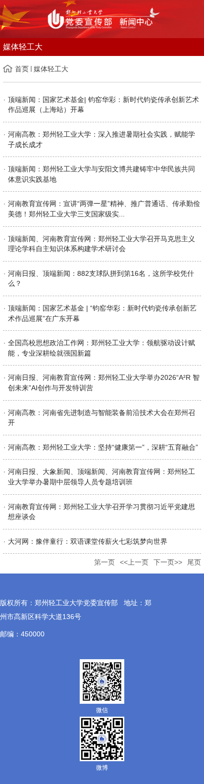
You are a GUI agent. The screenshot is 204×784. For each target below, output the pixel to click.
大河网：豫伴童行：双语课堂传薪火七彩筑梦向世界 (87, 541)
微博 (102, 767)
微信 (102, 710)
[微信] (102, 681)
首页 (22, 69)
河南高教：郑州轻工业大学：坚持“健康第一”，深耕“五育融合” (103, 447)
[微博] (102, 738)
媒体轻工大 (51, 69)
